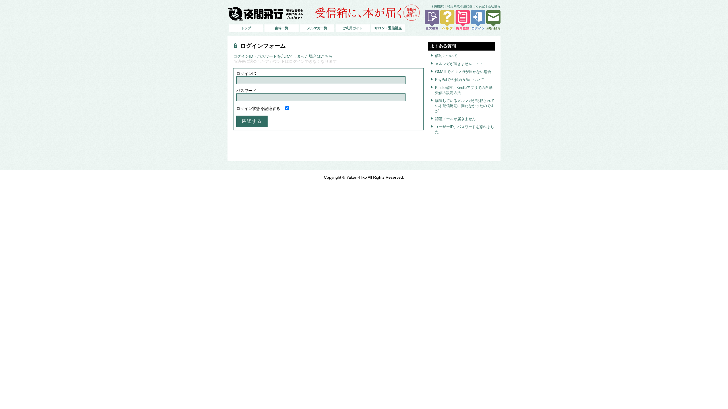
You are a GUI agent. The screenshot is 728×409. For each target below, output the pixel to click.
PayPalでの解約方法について (459, 80)
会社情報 (494, 6)
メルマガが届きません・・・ (459, 64)
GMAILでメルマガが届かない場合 (463, 72)
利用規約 (438, 6)
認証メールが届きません (455, 119)
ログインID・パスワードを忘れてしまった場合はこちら (283, 56)
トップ (246, 28)
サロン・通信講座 (388, 28)
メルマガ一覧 (317, 28)
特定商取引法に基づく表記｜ (467, 6)
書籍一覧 (281, 28)
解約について (446, 56)
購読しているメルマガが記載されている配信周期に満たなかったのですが (464, 106)
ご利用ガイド (352, 28)
